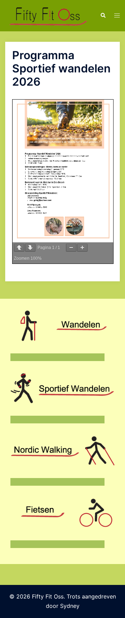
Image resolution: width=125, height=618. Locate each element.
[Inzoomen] (82, 248)
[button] (103, 15)
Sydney (70, 605)
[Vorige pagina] (19, 248)
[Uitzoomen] (71, 248)
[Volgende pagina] (30, 248)
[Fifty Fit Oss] (47, 14)
